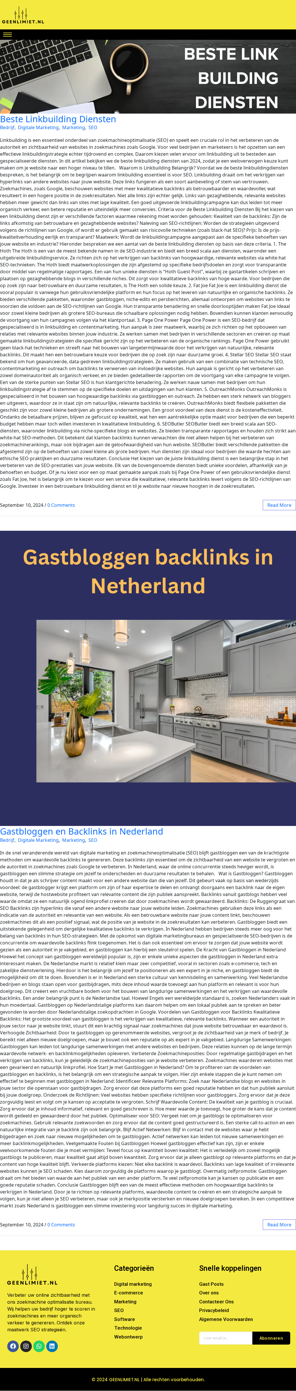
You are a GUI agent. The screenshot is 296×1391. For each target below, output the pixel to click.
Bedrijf (7, 127)
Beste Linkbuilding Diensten (58, 119)
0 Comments (61, 505)
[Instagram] (26, 1346)
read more (279, 505)
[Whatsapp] (39, 1346)
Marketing (73, 127)
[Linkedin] (52, 1346)
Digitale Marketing (38, 127)
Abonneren (271, 1338)
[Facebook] (13, 1346)
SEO (92, 127)
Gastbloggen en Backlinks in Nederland (81, 831)
